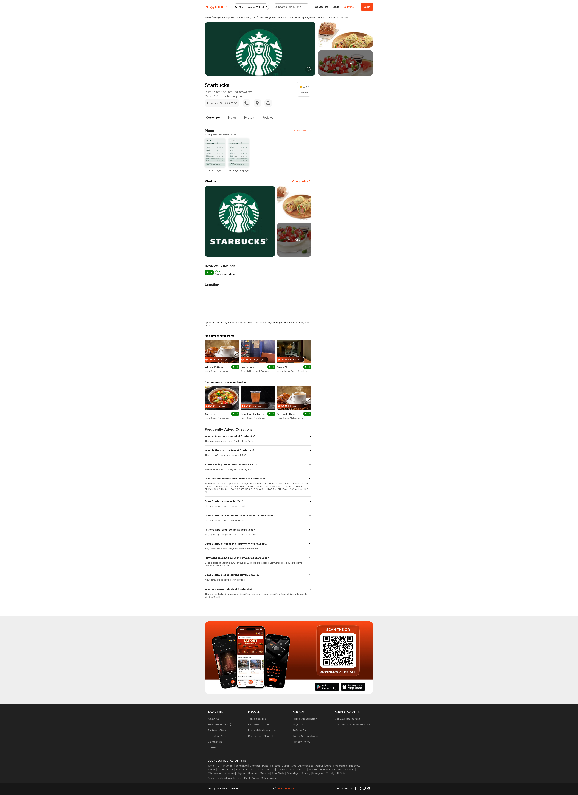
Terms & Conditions (305, 736)
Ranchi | (240, 769)
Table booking (257, 719)
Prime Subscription (304, 719)
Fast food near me (259, 724)
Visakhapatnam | (256, 769)
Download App (217, 736)
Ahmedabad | (306, 765)
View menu (301, 130)
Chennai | (255, 765)
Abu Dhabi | (279, 773)
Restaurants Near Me (261, 736)
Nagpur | (242, 773)
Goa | (294, 765)
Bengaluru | (242, 765)
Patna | (271, 769)
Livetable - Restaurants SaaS (352, 724)
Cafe (208, 96)
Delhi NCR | (215, 765)
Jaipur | (320, 765)
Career (212, 747)
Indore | (313, 769)
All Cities (341, 773)
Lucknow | (355, 765)
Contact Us (321, 6)
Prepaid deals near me (262, 730)
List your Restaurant (347, 719)
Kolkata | (275, 765)
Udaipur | (253, 773)
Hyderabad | (340, 765)
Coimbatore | (226, 769)
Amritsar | (283, 769)
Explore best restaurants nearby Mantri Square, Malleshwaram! (242, 778)
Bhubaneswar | (299, 769)
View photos (300, 181)
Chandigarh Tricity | (299, 773)
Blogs (336, 6)
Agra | (329, 765)
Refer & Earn (300, 730)
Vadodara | (349, 769)
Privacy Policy (301, 741)
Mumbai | (229, 765)
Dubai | (286, 765)
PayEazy (297, 724)
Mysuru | (337, 769)
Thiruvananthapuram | (222, 773)
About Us (213, 719)
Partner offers (217, 730)
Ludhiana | (325, 769)
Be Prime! (349, 6)
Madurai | (265, 773)
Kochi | (212, 769)
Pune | (266, 765)
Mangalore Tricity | (324, 773)
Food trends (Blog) (219, 724)
